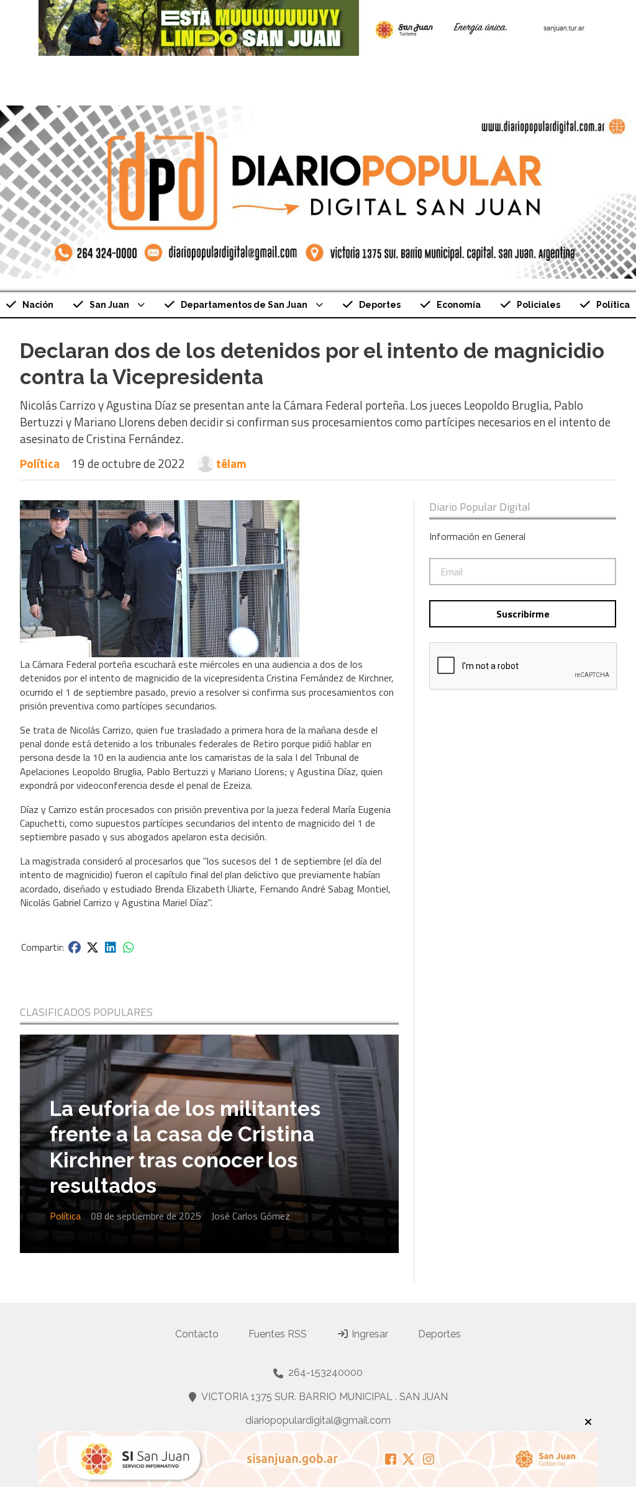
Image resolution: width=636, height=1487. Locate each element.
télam (231, 463)
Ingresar (368, 1334)
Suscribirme (523, 613)
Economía (459, 305)
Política (40, 463)
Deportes (380, 305)
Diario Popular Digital (479, 507)
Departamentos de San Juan (244, 305)
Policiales (538, 305)
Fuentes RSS (277, 1334)
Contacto (197, 1334)
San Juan (109, 305)
